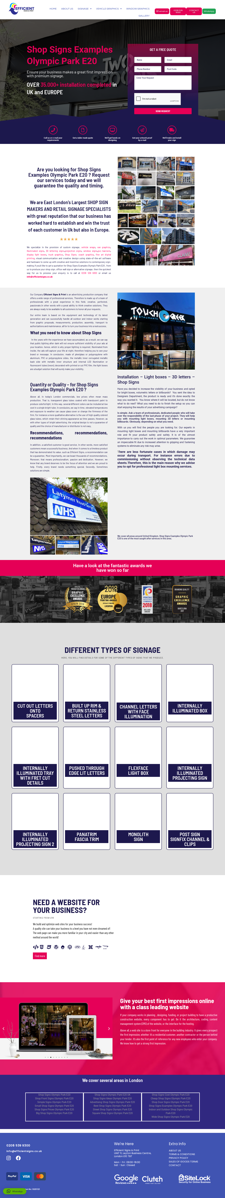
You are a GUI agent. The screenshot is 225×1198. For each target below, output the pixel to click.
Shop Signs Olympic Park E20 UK (112, 1094)
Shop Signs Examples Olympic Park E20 (170, 1105)
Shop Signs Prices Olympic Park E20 (54, 1109)
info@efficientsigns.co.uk (24, 1151)
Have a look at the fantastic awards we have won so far (112, 568)
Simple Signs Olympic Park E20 (54, 1102)
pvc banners (104, 250)
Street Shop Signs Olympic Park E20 (112, 1109)
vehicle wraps (88, 247)
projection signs (73, 250)
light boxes (135, 431)
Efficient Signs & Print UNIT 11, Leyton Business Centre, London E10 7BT (132, 1153)
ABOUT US (67, 9)
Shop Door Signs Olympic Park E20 (171, 1102)
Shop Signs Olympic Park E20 (54, 1094)
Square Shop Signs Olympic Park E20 (112, 1113)
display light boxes (36, 254)
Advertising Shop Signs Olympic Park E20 (112, 1102)
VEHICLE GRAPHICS (107, 9)
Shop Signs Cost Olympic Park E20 (170, 1094)
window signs (90, 250)
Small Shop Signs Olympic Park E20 (54, 1105)
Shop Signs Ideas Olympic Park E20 (112, 1098)
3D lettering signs (55, 250)
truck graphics (55, 254)
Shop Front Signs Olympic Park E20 (54, 1098)
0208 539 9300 (89, 272)
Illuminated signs (35, 250)
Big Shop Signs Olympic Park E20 (54, 1113)
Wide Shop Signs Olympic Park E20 (171, 1116)
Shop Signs (71, 254)
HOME (53, 9)
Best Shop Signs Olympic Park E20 (112, 1105)
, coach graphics (85, 254)
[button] (3, 1028)
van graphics (103, 247)
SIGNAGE (83, 9)
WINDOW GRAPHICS (138, 9)
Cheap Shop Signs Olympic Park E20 (170, 1098)
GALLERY (144, 16)
